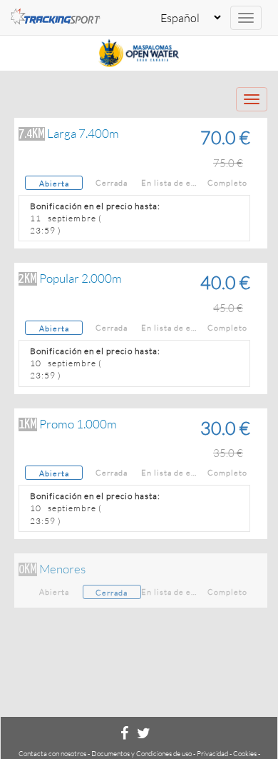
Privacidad (212, 753)
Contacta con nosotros (52, 753)
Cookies (245, 753)
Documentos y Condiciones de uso (141, 753)
